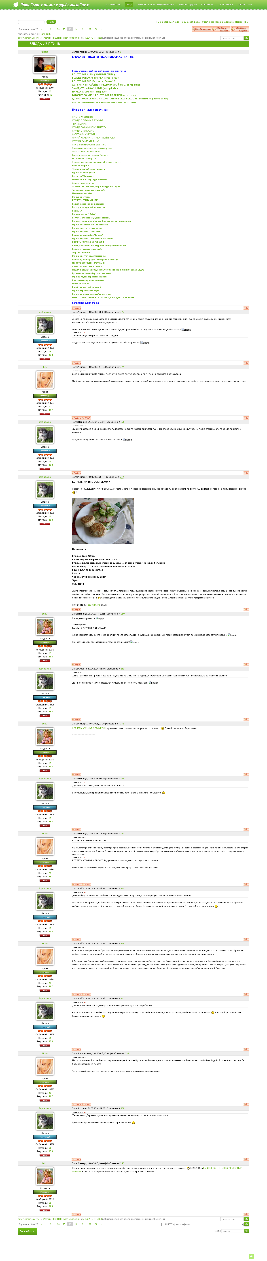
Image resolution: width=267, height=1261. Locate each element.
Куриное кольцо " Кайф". (84, 214)
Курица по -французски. (83, 172)
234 (122, 833)
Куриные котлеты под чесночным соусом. (93, 238)
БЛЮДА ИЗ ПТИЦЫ (92, 37)
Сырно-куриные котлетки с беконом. (90, 155)
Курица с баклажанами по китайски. (90, 224)
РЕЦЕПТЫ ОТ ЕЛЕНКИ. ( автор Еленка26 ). (94, 81)
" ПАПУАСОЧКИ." (79, 123)
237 (122, 998)
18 (82, 29)
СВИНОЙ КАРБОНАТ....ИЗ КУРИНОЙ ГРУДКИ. (93, 137)
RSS (246, 21)
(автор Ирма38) (95, 77)
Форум (46, 37)
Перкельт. (77, 210)
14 (58, 29)
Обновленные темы (168, 21)
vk (251, 1256)
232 (122, 723)
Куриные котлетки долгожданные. (89, 255)
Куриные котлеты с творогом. (87, 228)
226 (122, 312)
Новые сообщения (191, 21)
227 (122, 366)
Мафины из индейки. (82, 193)
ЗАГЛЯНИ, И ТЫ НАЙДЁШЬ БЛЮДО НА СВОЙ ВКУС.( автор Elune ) (106, 84)
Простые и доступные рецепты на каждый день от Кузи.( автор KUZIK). (104, 102)
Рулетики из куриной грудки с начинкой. (92, 273)
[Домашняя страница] (86, 418)
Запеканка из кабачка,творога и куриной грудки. (96, 186)
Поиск (238, 21)
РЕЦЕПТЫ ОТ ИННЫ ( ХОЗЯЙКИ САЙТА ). (93, 74)
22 (96, 29)
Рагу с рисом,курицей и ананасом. (89, 144)
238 (127, 1053)
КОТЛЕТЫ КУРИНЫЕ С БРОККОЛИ (89, 728)
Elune (42, 33)
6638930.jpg (94, 604)
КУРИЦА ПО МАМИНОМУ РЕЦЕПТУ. (89, 127)
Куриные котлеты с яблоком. (86, 231)
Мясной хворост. (81, 165)
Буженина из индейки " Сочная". (87, 235)
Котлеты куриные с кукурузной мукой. (91, 217)
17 (76, 29)
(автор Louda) (104, 95)
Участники (208, 21)
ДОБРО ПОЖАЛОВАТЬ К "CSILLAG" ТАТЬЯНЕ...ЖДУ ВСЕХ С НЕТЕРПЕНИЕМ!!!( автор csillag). (120, 98)
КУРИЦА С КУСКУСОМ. (83, 130)
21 (90, 29)
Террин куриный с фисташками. (88, 169)
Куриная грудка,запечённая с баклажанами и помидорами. (101, 221)
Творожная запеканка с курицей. (88, 190)
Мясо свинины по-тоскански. (86, 151)
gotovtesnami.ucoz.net (29, 37)
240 (122, 1163)
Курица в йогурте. (81, 196)
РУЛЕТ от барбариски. (83, 116)
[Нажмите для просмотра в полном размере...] (103, 520)
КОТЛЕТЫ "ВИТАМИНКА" (85, 200)
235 (122, 888)
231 (122, 668)
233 (122, 778)
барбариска (45, 312)
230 (123, 613)
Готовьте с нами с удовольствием (55, 5)
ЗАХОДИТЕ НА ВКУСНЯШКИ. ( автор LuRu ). (95, 88)
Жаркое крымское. (81, 252)
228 (123, 421)
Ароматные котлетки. (83, 183)
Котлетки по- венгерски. (84, 158)
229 (122, 476)
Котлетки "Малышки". (82, 176)
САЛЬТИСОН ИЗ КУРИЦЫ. (84, 134)
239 (122, 1108)
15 (64, 29)
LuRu (48, 33)
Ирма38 (45, 51)
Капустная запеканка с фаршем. (88, 203)
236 (122, 943)
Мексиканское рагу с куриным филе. (90, 179)
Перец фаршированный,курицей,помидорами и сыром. (99, 245)
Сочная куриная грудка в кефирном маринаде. (95, 259)
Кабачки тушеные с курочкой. (87, 249)
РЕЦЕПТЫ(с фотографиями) (66, 37)
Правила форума (224, 21)
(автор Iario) (89, 91)
